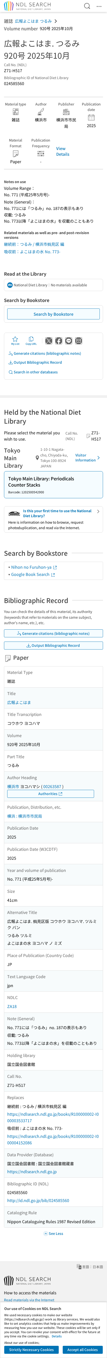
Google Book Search (31, 574)
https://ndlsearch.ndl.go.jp (32, 1171)
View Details (62, 151)
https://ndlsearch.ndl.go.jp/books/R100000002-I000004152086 (53, 1139)
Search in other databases (36, 371)
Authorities (47, 793)
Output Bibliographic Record (38, 362)
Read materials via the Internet (29, 1299)
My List (15, 344)
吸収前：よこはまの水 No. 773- (32, 251)
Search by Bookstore (53, 314)
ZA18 (12, 1006)
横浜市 (13, 786)
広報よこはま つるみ (33, 21)
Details (57, 1336)
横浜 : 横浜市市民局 (24, 816)
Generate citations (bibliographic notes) (47, 353)
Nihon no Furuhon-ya (32, 567)
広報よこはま (19, 702)
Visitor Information (85, 457)
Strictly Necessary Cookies (31, 1349)
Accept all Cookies (82, 1349)
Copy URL (31, 344)
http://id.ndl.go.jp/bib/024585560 (38, 1200)
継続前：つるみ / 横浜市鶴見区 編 (34, 244)
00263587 (52, 786)
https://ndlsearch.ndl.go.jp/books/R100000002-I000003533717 (53, 1117)
